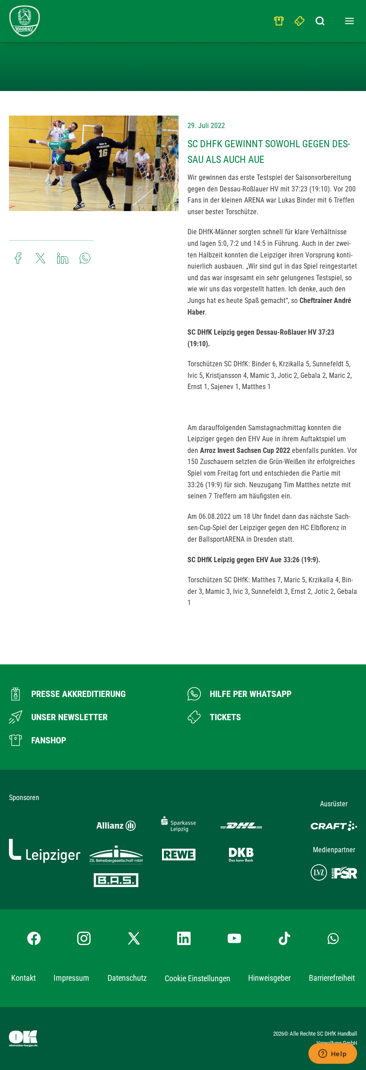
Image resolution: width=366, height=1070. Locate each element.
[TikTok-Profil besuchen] (284, 938)
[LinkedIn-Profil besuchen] (184, 938)
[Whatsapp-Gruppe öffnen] (333, 938)
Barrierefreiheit (332, 978)
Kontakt (23, 978)
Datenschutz (127, 978)
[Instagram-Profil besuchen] (84, 938)
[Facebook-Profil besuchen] (34, 938)
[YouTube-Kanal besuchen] (234, 938)
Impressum (71, 978)
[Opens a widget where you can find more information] (332, 1054)
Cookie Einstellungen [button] (197, 978)
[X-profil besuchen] (134, 938)
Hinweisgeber (269, 978)
